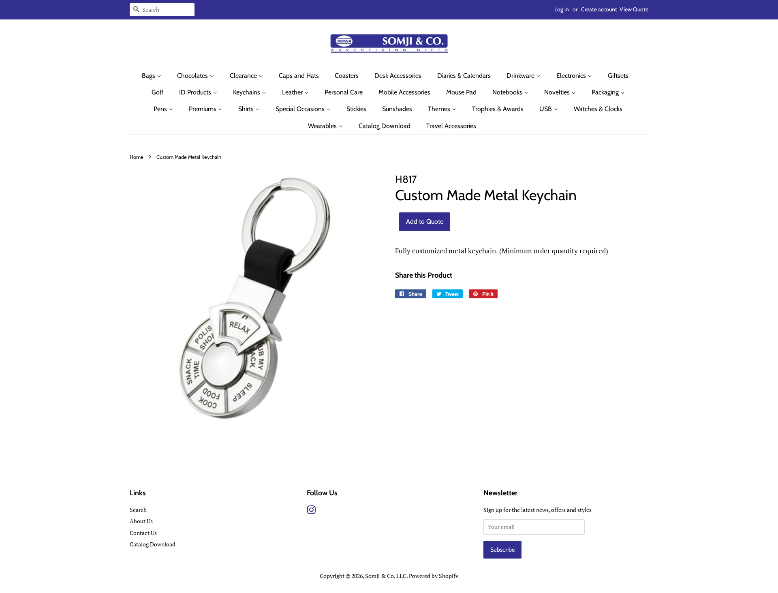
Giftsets (618, 75)
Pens (161, 109)
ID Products (196, 92)
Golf (157, 92)
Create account (599, 9)
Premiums (203, 109)
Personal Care (344, 92)
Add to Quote (424, 221)
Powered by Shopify (433, 576)
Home (136, 157)
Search (138, 510)
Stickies (356, 109)
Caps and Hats (299, 75)
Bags (149, 75)
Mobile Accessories (404, 92)
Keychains (247, 92)
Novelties (557, 92)
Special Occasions (301, 109)
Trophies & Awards (498, 109)
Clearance (244, 75)
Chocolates (193, 75)
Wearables (323, 126)
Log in (561, 9)
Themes (440, 109)
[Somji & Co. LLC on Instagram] (311, 511)
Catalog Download (384, 126)
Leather (293, 92)
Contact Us (143, 533)
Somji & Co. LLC (385, 576)
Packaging (606, 92)
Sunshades (397, 109)
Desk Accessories (397, 75)
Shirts (246, 109)
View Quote (634, 9)
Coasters (347, 75)
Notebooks (508, 92)
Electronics (572, 75)
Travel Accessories (451, 126)
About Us (141, 521)
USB (546, 109)
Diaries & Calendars (464, 75)
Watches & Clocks (598, 109)
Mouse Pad (461, 92)
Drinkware (521, 75)
